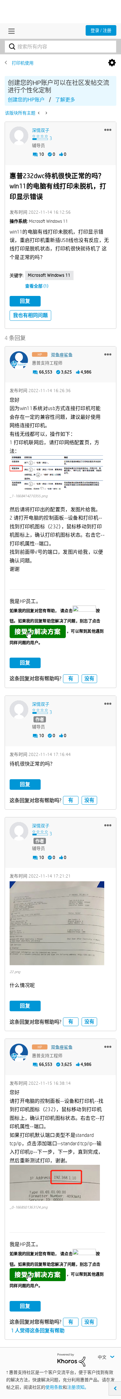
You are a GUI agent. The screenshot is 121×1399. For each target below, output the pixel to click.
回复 (25, 301)
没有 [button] (89, 678)
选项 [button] (112, 62)
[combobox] (60, 46)
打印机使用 (23, 63)
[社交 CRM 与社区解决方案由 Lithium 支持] (71, 1359)
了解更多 (65, 99)
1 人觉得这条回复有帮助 (38, 1330)
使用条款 (54, 1387)
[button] (107, 130)
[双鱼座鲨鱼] (19, 360)
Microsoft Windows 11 (49, 275)
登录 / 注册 (101, 30)
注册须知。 (78, 1387)
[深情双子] (19, 136)
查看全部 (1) (36, 286)
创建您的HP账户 (26, 99)
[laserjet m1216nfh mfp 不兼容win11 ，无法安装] (45, 113)
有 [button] (70, 678)
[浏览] (10, 31)
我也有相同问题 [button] (30, 315)
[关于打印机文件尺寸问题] (39, 113)
